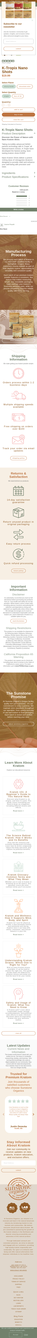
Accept (15, 1334)
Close (26, 1334)
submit (18, 48)
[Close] (32, 20)
